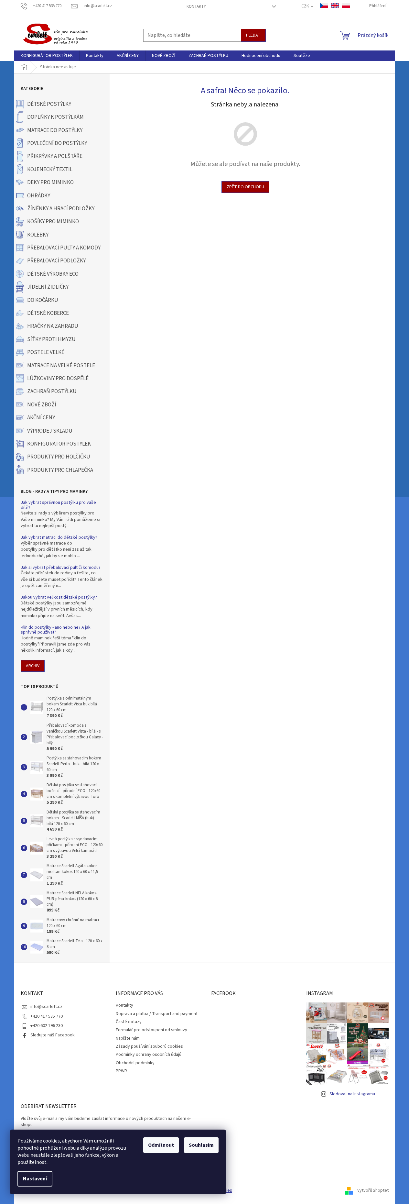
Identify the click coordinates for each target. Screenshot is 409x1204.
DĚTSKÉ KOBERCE (48, 313)
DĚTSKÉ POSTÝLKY (49, 104)
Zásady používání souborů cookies (149, 1046)
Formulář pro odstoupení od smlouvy (151, 1030)
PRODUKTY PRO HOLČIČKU (58, 457)
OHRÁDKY (38, 196)
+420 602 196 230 (46, 1025)
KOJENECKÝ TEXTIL (49, 169)
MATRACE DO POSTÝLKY (54, 130)
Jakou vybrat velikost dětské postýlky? (59, 597)
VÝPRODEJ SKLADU (49, 431)
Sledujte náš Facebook (52, 1035)
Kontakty (196, 6)
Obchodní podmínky (135, 1063)
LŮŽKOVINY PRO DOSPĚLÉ (58, 378)
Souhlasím (201, 1145)
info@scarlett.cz (46, 1006)
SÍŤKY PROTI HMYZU (51, 339)
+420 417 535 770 (46, 1016)
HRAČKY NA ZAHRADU (52, 326)
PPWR (121, 1071)
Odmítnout (161, 1145)
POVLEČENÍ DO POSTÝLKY (57, 143)
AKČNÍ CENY (41, 418)
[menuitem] (46, 55)
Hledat (253, 35)
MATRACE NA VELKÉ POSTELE (61, 366)
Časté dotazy (129, 1022)
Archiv (32, 666)
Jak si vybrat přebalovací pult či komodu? (61, 567)
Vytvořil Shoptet (373, 1190)
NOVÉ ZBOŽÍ (41, 405)
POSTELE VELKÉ (45, 352)
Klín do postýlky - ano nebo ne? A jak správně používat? (56, 630)
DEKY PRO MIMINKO (50, 182)
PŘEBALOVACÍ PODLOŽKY (56, 261)
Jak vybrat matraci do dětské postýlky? (59, 537)
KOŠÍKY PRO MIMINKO (53, 222)
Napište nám (128, 1038)
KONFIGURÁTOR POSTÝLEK (59, 444)
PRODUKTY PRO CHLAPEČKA (60, 470)
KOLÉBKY (37, 235)
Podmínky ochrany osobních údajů (148, 1054)
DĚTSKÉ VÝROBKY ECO (53, 274)
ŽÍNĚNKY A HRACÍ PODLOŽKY (60, 209)
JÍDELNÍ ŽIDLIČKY (48, 287)
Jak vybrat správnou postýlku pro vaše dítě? (58, 505)
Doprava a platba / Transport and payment (157, 1014)
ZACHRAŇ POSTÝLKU (52, 391)
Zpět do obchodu (245, 187)
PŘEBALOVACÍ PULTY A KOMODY (64, 248)
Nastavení (35, 1178)
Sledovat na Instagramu (352, 1094)
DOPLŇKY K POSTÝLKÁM (55, 117)
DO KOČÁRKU (42, 300)
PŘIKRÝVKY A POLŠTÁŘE (54, 156)
